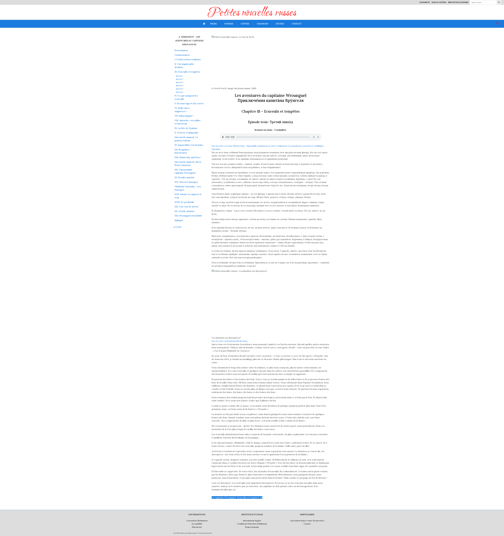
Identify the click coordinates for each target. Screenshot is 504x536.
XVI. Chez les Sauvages (186, 182)
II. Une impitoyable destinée (184, 66)
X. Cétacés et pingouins (186, 132)
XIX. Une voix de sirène (186, 206)
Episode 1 (179, 76)
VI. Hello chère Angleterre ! (182, 110)
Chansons (262, 23)
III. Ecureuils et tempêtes (187, 71)
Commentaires (182, 55)
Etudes (280, 23)
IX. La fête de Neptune (186, 128)
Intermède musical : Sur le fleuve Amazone (188, 163)
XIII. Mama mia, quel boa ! (188, 157)
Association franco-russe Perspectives (307, 520)
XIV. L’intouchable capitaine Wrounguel (185, 171)
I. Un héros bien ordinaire (188, 59)
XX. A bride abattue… (185, 211)
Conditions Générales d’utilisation (252, 524)
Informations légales (252, 520)
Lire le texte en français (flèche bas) (229, 341)
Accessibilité (424, 2)
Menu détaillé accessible (458, 2)
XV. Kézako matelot (184, 177)
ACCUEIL (177, 227)
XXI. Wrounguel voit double (188, 215)
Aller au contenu (439, 2)
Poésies (228, 23)
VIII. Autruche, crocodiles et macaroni (187, 122)
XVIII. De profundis (184, 202)
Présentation (181, 50)
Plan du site (197, 527)
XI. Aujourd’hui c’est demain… (189, 145)
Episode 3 (179, 82)
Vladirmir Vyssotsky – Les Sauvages (188, 188)
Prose (213, 23)
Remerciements (252, 527)
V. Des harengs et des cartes (189, 103)
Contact (296, 23)
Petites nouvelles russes (252, 13)
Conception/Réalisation (197, 520)
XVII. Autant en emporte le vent (188, 196)
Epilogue (179, 220)
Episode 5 (179, 89)
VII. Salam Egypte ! (184, 115)
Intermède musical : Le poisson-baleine (186, 139)
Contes (245, 23)
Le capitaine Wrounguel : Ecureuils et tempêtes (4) (237, 497)
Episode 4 (179, 85)
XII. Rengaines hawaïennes (182, 151)
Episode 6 (179, 92)
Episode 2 (179, 79)
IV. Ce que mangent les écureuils (186, 97)
